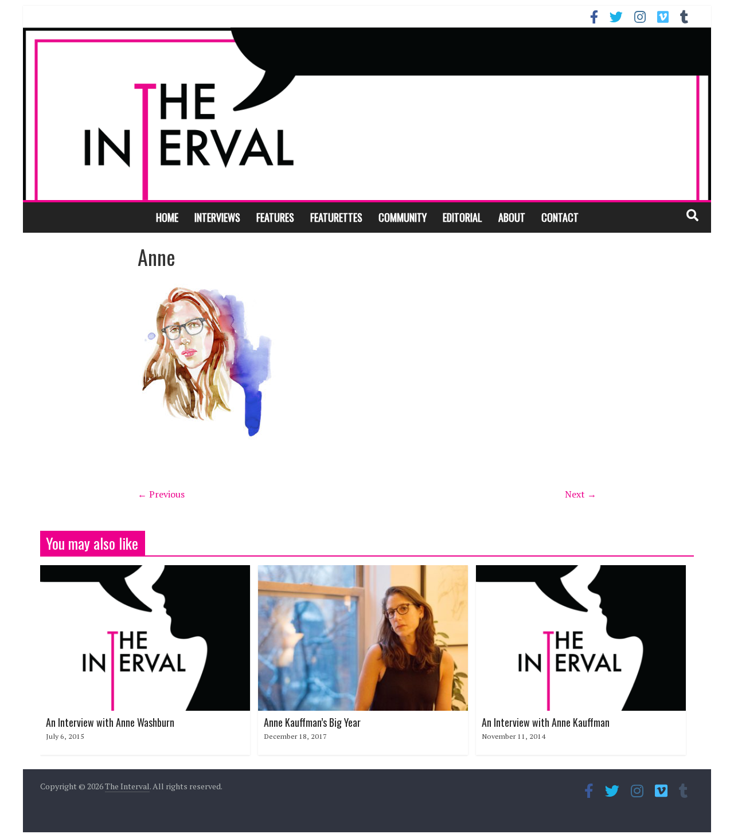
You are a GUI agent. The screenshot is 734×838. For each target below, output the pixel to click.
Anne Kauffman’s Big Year (312, 722)
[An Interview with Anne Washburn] (145, 572)
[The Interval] (367, 113)
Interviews (217, 217)
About (511, 217)
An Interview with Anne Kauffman (546, 722)
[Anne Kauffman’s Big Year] (363, 572)
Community (402, 217)
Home (167, 217)
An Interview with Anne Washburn (110, 722)
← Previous (161, 494)
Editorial (462, 217)
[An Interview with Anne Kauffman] (581, 572)
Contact (560, 217)
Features (275, 217)
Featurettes (336, 217)
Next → (580, 494)
